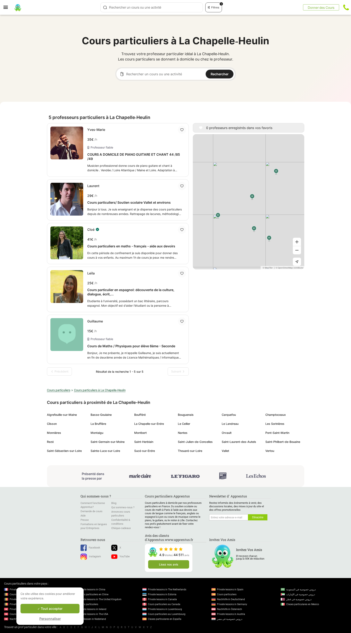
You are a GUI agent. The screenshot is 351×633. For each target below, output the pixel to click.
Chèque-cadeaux (121, 528)
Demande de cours (91, 511)
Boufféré (140, 414)
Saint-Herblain (143, 441)
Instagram (95, 556)
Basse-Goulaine (101, 414)
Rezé (50, 441)
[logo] (17, 7)
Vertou (269, 450)
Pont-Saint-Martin (277, 432)
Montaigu (97, 432)
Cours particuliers (58, 390)
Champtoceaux (275, 414)
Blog (113, 503)
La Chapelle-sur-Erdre (149, 423)
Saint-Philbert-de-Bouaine (282, 441)
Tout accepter (51, 609)
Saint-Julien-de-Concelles (195, 441)
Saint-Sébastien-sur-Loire (64, 450)
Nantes (182, 432)
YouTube (124, 556)
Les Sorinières (274, 423)
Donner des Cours (321, 7)
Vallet (225, 450)
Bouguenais (186, 414)
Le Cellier (184, 423)
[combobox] (151, 7)
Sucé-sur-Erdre (144, 450)
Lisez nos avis (168, 564)
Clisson (52, 423)
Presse (85, 519)
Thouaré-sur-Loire (190, 450)
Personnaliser (50, 619)
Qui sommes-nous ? (122, 507)
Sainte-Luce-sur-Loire (105, 450)
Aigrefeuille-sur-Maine (62, 414)
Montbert (140, 432)
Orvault (227, 432)
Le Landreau (230, 423)
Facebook (94, 547)
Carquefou (229, 414)
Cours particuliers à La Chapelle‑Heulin (100, 390)
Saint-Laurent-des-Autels (239, 441)
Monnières (54, 432)
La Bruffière (98, 423)
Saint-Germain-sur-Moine (108, 441)
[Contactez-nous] (346, 7)
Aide (83, 515)
